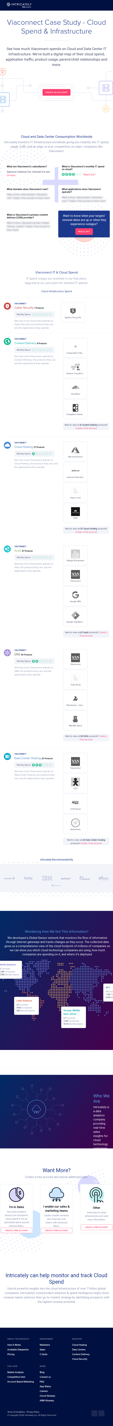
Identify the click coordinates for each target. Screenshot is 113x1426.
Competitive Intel (16, 1377)
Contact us (45, 1377)
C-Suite (43, 1354)
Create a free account (16, 1230)
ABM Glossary (47, 1400)
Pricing (10, 1354)
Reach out (84, 231)
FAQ (42, 1382)
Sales (42, 1349)
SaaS (18, 550)
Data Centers (78, 1349)
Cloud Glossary (47, 1396)
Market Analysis (15, 1372)
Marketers (45, 1345)
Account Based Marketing (20, 1382)
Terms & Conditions (16, 1412)
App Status (45, 1386)
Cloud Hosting (24, 447)
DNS (17, 654)
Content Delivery (25, 343)
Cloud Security (79, 1359)
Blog (42, 1372)
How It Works (14, 1345)
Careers (44, 1391)
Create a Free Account (86, 428)
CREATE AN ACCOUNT (56, 92)
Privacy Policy (33, 1412)
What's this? (89, 174)
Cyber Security (24, 307)
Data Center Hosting (28, 758)
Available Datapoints (18, 1349)
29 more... (12, 175)
